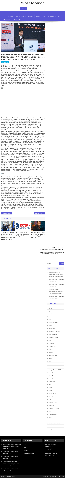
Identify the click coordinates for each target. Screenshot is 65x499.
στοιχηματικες (52, 429)
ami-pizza (51, 314)
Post (50, 384)
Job (59, 16)
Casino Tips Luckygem (54, 331)
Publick (50, 390)
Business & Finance (21, 16)
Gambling (51, 352)
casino (50, 325)
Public (50, 387)
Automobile (10, 16)
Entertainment (52, 346)
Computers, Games (53, 337)
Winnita (50, 420)
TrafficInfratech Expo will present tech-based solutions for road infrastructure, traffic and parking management (8, 236)
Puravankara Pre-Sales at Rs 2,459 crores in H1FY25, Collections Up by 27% (7, 213)
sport (50, 399)
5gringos (51, 308)
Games (50, 358)
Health (43, 16)
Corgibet (51, 340)
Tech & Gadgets (6, 19)
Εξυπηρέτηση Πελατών (54, 423)
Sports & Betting (53, 402)
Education (30, 16)
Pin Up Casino (52, 381)
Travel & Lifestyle (17, 19)
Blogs (50, 319)
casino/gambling (53, 334)
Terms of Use (53, 476)
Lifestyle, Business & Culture (56, 370)
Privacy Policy (61, 476)
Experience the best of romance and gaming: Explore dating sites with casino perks (56, 274)
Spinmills (51, 396)
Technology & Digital (54, 408)
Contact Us (45, 476)
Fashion (38, 16)
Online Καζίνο (52, 378)
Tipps (50, 411)
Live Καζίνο (51, 372)
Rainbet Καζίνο (52, 393)
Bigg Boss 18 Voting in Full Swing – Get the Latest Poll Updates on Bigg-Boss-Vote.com (38, 235)
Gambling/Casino (53, 355)
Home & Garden (52, 16)
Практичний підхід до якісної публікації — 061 (56, 280)
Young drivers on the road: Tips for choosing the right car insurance (22, 234)
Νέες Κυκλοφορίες (53, 426)
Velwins (50, 417)
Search (24, 8)
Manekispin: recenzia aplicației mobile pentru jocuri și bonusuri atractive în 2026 (56, 291)
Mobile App (51, 375)
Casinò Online (52, 328)
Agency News (5, 62)
